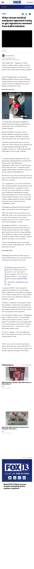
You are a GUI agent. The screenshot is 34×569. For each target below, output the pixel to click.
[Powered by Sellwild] (30, 457)
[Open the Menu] (2, 2)
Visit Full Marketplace (27, 365)
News (4, 14)
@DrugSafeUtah (11, 267)
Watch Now (29, 2)
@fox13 (24, 276)
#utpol (8, 278)
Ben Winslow (10, 55)
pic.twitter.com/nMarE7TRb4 (18, 278)
